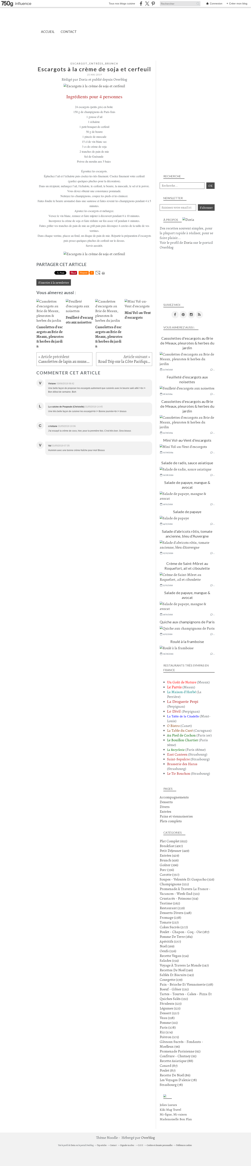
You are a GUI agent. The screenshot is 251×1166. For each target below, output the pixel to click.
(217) (169, 922)
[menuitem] (47, 32)
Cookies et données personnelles (160, 1145)
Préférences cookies (184, 1145)
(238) (170, 917)
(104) (166, 1032)
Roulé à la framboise (187, 641)
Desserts (166, 802)
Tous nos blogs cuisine (122, 3)
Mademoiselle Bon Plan (176, 1119)
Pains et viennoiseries (176, 816)
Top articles (102, 1145)
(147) (184, 965)
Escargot (79, 63)
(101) (169, 1036)
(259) (172, 908)
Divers (165, 806)
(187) (184, 931)
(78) (178, 1079)
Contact (69, 32)
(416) (169, 860)
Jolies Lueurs (168, 1105)
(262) (170, 903)
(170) (170, 941)
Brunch (111, 63)
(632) (173, 841)
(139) (171, 979)
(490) (171, 845)
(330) (169, 874)
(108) (168, 1027)
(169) (167, 946)
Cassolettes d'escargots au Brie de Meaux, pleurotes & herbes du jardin (187, 343)
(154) (174, 955)
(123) (171, 1003)
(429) (169, 855)
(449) (174, 850)
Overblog (148, 1137)
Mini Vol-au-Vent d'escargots (187, 440)
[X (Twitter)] (147, 3)
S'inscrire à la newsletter (53, 283)
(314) (179, 898)
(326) (187, 879)
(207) (174, 927)
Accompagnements (174, 797)
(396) (169, 865)
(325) (174, 884)
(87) (169, 1065)
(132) (186, 996)
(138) (186, 984)
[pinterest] (153, 3)
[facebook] (141, 3)
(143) (177, 974)
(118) (167, 1017)
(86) (175, 1075)
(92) (180, 1051)
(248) (175, 912)
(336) (167, 869)
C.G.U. (140, 1145)
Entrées (96, 63)
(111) (169, 1022)
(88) (176, 1060)
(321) (185, 891)
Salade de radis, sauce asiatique (187, 463)
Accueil (47, 32)
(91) (178, 1056)
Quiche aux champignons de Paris (187, 622)
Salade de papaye (187, 511)
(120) (169, 1013)
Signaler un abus (127, 1145)
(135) (174, 989)
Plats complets (171, 821)
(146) (176, 970)
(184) (176, 936)
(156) (168, 950)
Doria (188, 242)
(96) (181, 1044)
